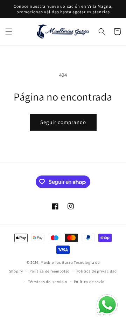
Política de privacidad (96, 271)
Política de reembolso (49, 271)
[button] (8, 31)
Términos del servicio (47, 281)
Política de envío (89, 281)
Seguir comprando (63, 122)
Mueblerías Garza (57, 262)
